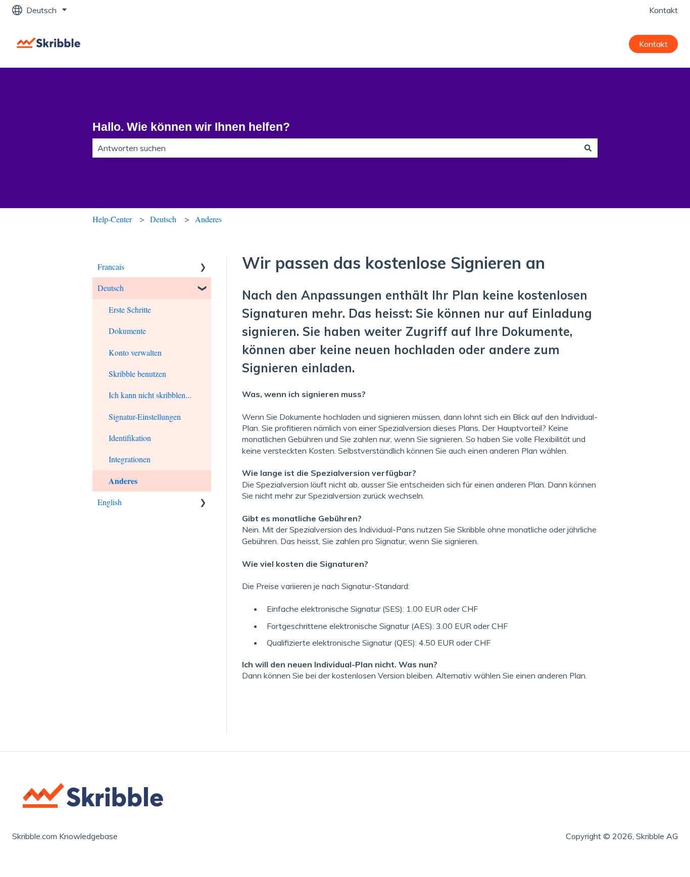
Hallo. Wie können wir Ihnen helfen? (191, 126)
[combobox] (335, 148)
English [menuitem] (109, 502)
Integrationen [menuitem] (130, 459)
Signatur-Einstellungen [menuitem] (145, 416)
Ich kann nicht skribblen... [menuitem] (150, 394)
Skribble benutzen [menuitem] (137, 373)
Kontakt (663, 10)
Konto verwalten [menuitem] (135, 352)
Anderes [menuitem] (123, 480)
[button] (203, 267)
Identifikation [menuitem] (130, 437)
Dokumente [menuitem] (127, 330)
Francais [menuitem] (110, 266)
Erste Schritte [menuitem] (130, 309)
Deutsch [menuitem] (110, 287)
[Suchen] (588, 148)
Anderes (208, 219)
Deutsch (163, 219)
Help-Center (112, 219)
